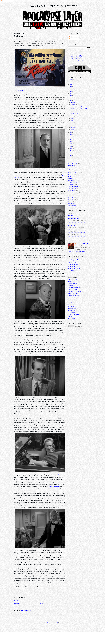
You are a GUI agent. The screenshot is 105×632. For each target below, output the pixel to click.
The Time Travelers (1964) (76, 111)
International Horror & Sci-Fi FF (75, 186)
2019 (71, 95)
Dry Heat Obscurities (72, 176)
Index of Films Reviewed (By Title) (76, 55)
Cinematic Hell (71, 174)
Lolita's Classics (71, 299)
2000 (71, 155)
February (73, 127)
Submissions (70, 196)
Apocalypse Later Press (73, 266)
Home (41, 603)
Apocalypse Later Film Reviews (53, 6)
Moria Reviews (71, 304)
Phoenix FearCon (71, 190)
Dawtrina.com (71, 270)
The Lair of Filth (71, 297)
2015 (71, 134)
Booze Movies (71, 285)
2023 (71, 86)
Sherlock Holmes (71, 194)
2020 (71, 93)
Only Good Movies (72, 308)
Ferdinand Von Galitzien (73, 295)
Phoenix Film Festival (73, 192)
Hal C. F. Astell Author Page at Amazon (77, 272)
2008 (71, 150)
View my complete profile (77, 251)
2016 (71, 132)
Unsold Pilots (71, 203)
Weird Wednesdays (72, 205)
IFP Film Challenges (72, 182)
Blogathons (70, 169)
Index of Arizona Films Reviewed (75, 60)
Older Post (65, 603)
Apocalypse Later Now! (73, 264)
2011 (71, 144)
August (72, 116)
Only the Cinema (71, 310)
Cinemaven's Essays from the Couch (76, 291)
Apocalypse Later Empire (73, 259)
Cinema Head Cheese (72, 289)
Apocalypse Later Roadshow (74, 268)
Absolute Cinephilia (72, 283)
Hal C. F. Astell (82, 243)
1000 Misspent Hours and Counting (76, 281)
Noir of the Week (71, 306)
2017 (71, 100)
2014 (71, 137)
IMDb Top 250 (71, 184)
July (72, 118)
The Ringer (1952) (20, 36)
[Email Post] (37, 586)
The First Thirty (71, 199)
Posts (71, 36)
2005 (75, 225)
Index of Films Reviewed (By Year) (76, 57)
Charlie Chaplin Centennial (74, 173)
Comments (72, 39)
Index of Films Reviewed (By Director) (76, 58)
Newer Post (16, 603)
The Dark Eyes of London (59, 474)
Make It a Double (72, 188)
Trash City (70, 316)
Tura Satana (70, 201)
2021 (71, 91)
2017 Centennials (21, 90)
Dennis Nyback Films (72, 293)
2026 (71, 80)
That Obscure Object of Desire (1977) (79, 109)
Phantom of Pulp (71, 312)
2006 (72, 225)
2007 (71, 153)
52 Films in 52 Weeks (73, 163)
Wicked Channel (71, 318)
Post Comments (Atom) (25, 610)
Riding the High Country (73, 314)
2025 (71, 82)
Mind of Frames (71, 303)
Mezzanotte (70, 301)
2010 (71, 146)
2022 (71, 89)
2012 (71, 141)
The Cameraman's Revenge (74, 287)
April (72, 123)
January (73, 129)
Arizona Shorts (71, 167)
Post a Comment (17, 601)
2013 (71, 139)
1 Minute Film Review (73, 279)
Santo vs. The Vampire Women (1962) (79, 106)
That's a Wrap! (71, 198)
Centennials (21, 588)
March (72, 125)
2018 (71, 98)
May (72, 120)
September (73, 104)
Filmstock (70, 178)
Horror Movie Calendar (73, 180)
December (73, 102)
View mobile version (41, 606)
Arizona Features (71, 165)
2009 (71, 148)
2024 (71, 84)
